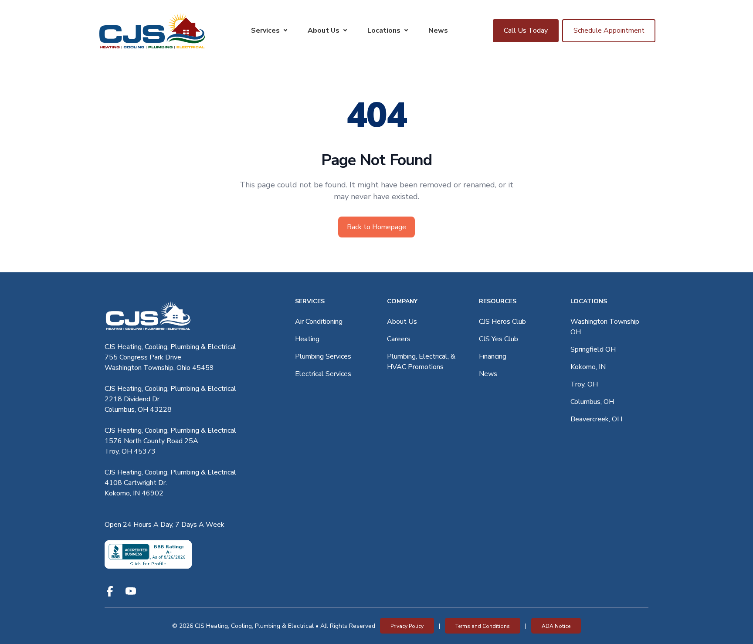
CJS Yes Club (498, 339)
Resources (497, 301)
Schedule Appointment (608, 30)
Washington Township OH (604, 327)
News (438, 30)
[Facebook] (110, 591)
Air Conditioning (319, 321)
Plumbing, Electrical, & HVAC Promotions (421, 362)
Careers (398, 339)
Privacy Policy (407, 626)
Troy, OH (584, 384)
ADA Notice (556, 626)
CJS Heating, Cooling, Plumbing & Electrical (170, 347)
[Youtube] (131, 591)
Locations (383, 30)
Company (402, 301)
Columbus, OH (592, 402)
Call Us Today (526, 30)
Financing (492, 356)
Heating (307, 339)
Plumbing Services (323, 356)
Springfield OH (593, 349)
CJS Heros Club (502, 321)
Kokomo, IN (588, 367)
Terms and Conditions (482, 626)
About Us (323, 30)
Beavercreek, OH (596, 419)
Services (265, 30)
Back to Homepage (376, 227)
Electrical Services (323, 374)
